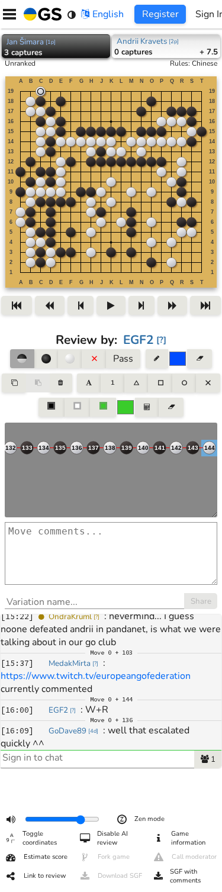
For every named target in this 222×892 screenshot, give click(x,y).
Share (201, 601)
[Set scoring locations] (51, 407)
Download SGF (120, 875)
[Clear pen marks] (199, 358)
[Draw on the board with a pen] (157, 358)
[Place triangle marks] (136, 382)
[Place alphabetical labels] (88, 382)
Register (160, 14)
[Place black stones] (46, 358)
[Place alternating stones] (22, 358)
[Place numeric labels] (112, 382)
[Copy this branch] (13, 382)
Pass (123, 358)
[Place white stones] (70, 358)
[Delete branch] (61, 382)
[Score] (147, 407)
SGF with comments (185, 876)
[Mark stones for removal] (93, 358)
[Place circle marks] (184, 382)
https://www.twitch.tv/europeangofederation (96, 675)
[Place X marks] (208, 382)
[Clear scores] (171, 407)
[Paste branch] (38, 382)
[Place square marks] (160, 382)
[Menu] (9, 14)
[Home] (40, 14)
